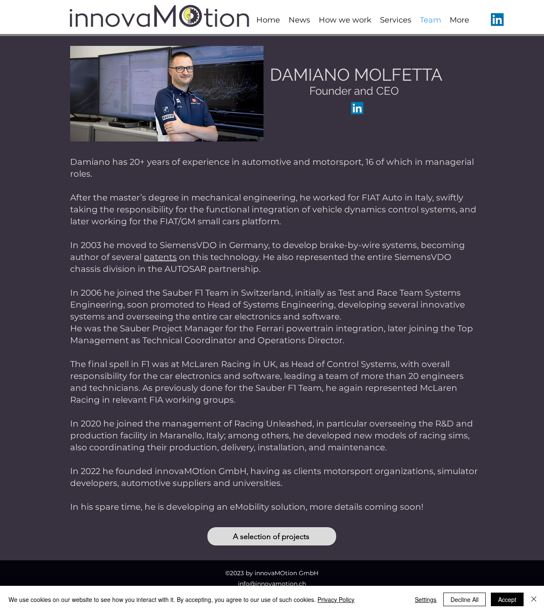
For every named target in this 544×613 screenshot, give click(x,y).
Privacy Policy (335, 599)
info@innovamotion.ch (272, 584)
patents (160, 257)
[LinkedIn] (497, 19)
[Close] (534, 599)
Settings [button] (425, 599)
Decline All (464, 599)
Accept (507, 599)
